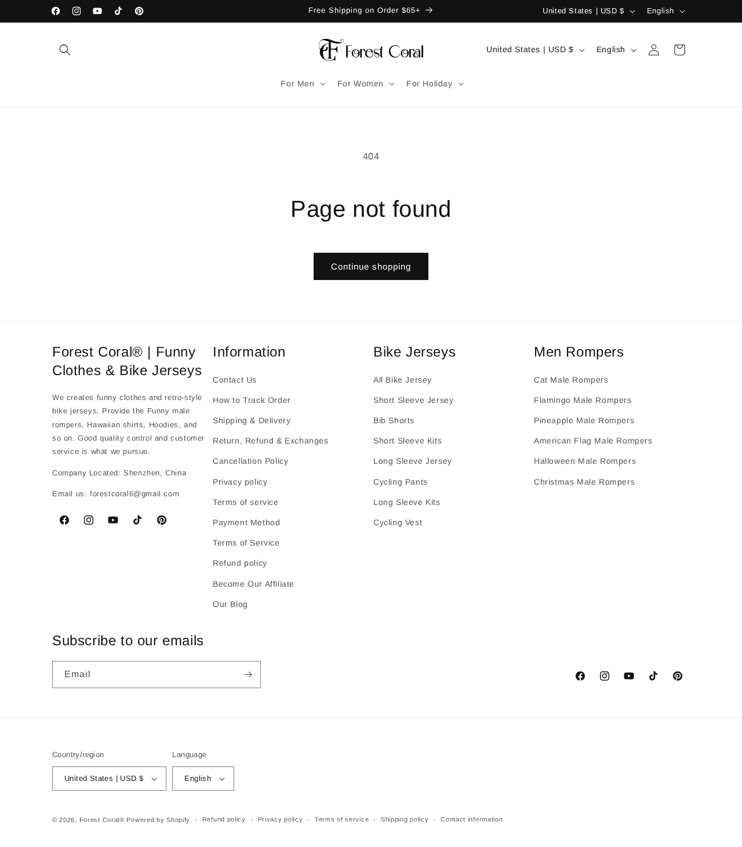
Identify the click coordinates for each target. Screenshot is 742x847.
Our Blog (230, 603)
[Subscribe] (247, 674)
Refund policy (240, 563)
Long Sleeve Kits (407, 501)
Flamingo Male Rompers (583, 399)
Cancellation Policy (250, 461)
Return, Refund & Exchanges (271, 440)
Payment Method (246, 521)
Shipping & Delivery (251, 419)
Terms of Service (246, 542)
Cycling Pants (400, 481)
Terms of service (246, 501)
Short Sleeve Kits (407, 440)
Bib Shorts (393, 419)
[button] (65, 50)
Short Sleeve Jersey (413, 399)
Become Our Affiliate (253, 583)
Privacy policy (240, 481)
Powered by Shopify (158, 819)
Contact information (472, 819)
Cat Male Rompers (571, 379)
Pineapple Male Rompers (584, 419)
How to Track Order (252, 399)
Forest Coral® (102, 819)
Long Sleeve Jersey (412, 461)
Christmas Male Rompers (584, 481)
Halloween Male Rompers (585, 461)
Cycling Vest (397, 521)
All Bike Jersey (402, 379)
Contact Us (235, 379)
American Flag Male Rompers (593, 440)
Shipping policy (405, 819)
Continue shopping (371, 266)
